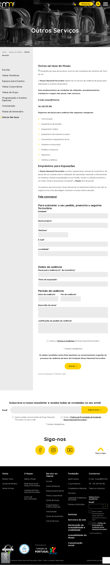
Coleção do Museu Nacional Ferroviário (32, 491)
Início (4, 52)
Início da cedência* (47, 294)
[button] (74, 3)
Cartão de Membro (9, 484)
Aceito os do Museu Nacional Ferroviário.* (75, 341)
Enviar (72, 366)
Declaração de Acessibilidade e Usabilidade (76, 527)
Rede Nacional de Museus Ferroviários (32, 485)
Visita (5, 473)
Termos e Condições (65, 341)
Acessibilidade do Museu (77, 536)
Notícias (72, 514)
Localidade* (43, 249)
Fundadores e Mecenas (77, 488)
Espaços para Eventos (13, 81)
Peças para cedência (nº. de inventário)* (56, 270)
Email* (5, 410)
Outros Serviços (10, 117)
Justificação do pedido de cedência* (55, 321)
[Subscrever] (105, 506)
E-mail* (41, 240)
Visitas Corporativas (12, 86)
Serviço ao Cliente (15, 52)
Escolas (6, 69)
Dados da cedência (50, 267)
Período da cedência (51, 290)
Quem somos (73, 479)
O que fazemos (74, 484)
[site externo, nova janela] (5, 563)
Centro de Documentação (30, 498)
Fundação (73, 473)
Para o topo (100, 453)
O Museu (28, 473)
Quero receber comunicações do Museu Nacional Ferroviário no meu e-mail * (99, 516)
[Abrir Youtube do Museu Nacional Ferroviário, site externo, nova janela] (70, 450)
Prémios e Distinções (76, 504)
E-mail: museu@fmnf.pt (49, 100)
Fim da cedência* (68, 294)
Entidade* (42, 211)
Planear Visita (7, 479)
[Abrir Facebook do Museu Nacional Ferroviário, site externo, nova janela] (40, 450)
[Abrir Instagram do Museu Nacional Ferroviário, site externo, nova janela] (53, 450)
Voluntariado (8, 106)
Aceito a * (82, 418)
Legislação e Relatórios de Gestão (77, 499)
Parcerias (72, 493)
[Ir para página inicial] (8, 6)
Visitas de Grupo (10, 92)
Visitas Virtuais (8, 488)
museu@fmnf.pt (101, 479)
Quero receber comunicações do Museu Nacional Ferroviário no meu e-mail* (34, 418)
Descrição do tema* (47, 305)
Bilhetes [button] (86, 4)
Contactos (94, 473)
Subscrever (93, 410)
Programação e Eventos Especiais (14, 99)
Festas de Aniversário (12, 111)
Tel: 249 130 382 (45, 106)
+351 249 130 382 (98, 484)
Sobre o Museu (30, 479)
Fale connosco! (47, 196)
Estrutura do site (77, 519)
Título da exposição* (47, 280)
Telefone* (42, 230)
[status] (73, 356)
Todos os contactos (97, 488)
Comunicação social (75, 544)
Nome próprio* (45, 221)
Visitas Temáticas (10, 75)
